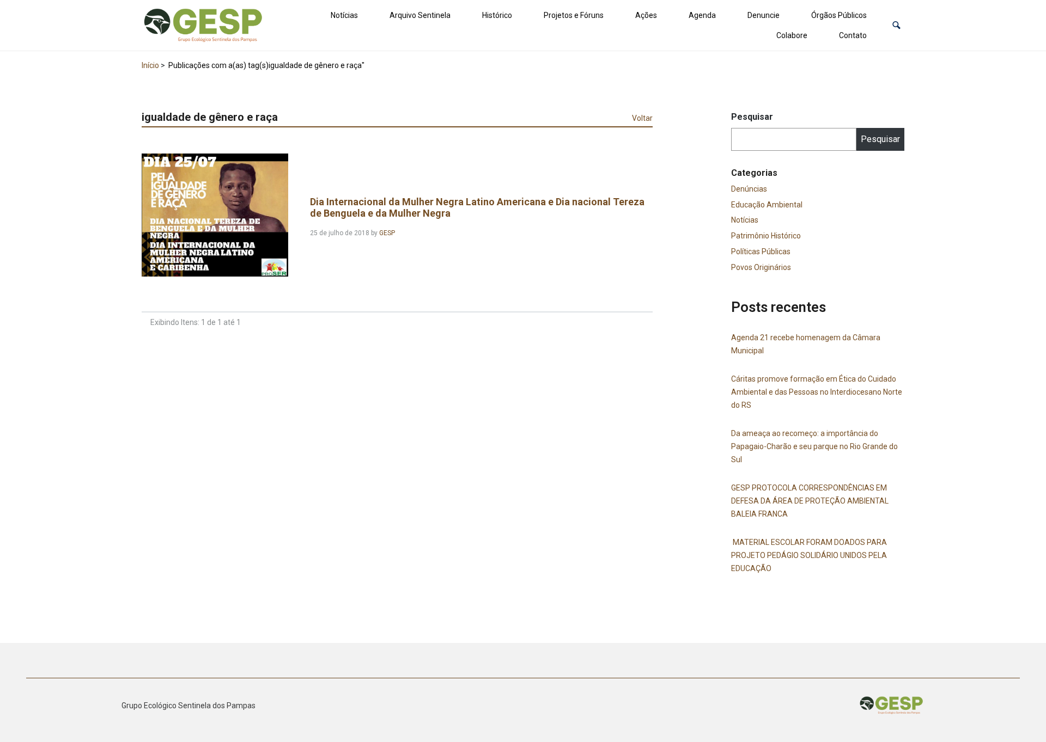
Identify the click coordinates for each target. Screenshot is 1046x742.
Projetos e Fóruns (574, 15)
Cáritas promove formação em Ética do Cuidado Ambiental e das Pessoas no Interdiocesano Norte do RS (816, 392)
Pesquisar (752, 117)
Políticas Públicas (760, 251)
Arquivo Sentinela (420, 15)
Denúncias (749, 189)
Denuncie (763, 15)
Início (150, 65)
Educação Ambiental (766, 204)
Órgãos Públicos (839, 15)
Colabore (791, 35)
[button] (896, 25)
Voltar (642, 118)
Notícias (344, 15)
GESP (387, 233)
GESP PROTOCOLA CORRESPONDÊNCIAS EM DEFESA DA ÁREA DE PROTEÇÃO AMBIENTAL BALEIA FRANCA (810, 500)
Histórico (497, 15)
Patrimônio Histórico (766, 235)
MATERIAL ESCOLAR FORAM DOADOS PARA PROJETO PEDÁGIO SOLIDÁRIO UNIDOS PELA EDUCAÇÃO (809, 555)
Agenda (702, 15)
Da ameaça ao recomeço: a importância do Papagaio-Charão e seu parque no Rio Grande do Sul (814, 446)
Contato (853, 35)
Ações (646, 15)
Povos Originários (761, 267)
